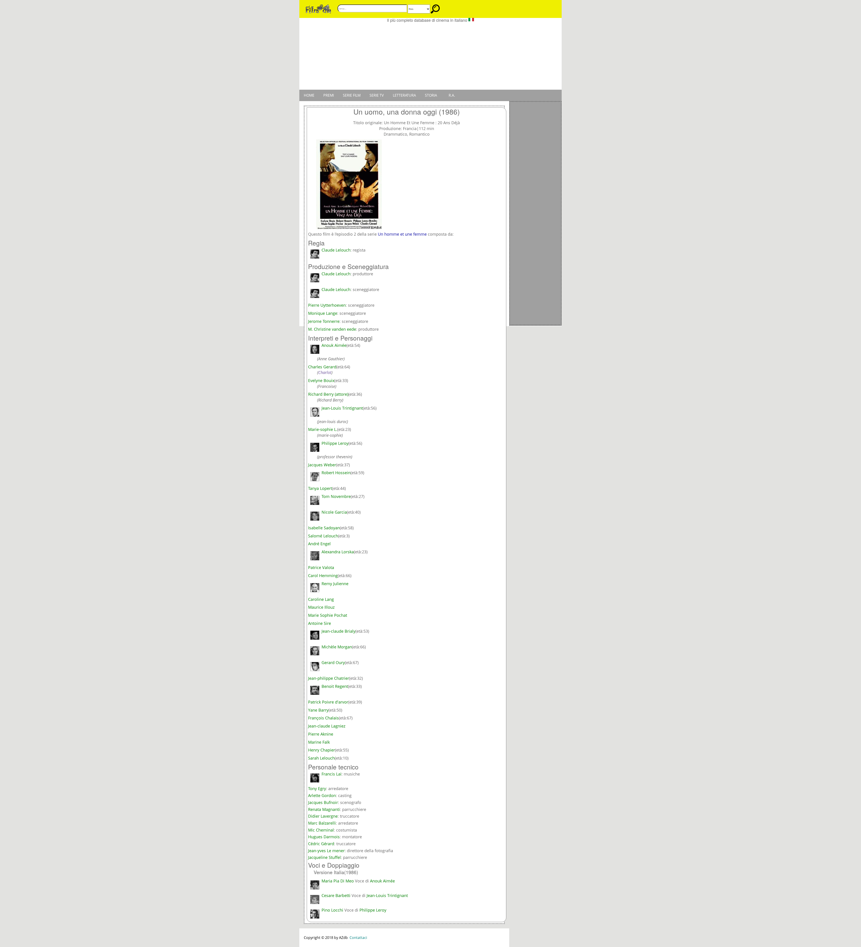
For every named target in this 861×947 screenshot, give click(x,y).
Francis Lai (331, 774)
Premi (328, 95)
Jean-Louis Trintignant (387, 895)
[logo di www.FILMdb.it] (318, 8)
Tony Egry (317, 788)
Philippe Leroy (372, 910)
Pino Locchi (332, 910)
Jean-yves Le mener (326, 850)
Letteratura (404, 95)
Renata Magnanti (324, 809)
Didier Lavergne (323, 816)
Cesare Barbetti (336, 895)
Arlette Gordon (322, 795)
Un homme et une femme (402, 234)
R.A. (452, 95)
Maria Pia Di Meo (338, 881)
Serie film (352, 95)
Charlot (324, 372)
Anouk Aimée (382, 881)
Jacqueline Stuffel (324, 857)
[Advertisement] (430, 56)
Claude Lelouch (336, 250)
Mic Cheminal (321, 830)
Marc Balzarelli (322, 823)
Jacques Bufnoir (323, 802)
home (309, 95)
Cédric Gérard (321, 843)
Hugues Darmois (324, 836)
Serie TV (377, 95)
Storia (431, 95)
